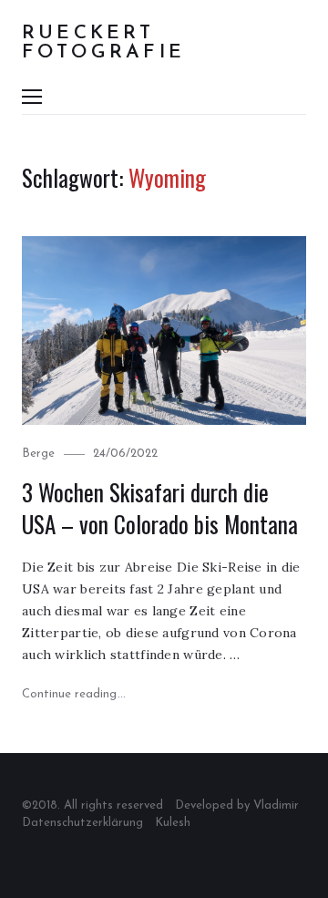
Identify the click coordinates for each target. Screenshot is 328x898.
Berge (38, 453)
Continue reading (74, 694)
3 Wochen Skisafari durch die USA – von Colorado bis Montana (160, 508)
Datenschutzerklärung (82, 823)
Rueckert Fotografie (103, 43)
